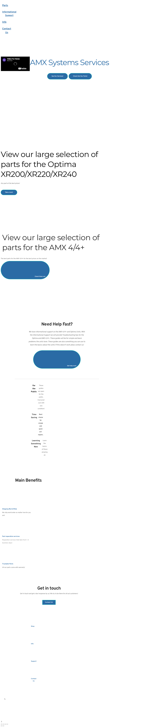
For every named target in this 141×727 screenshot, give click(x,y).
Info (4, 22)
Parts (5, 5)
